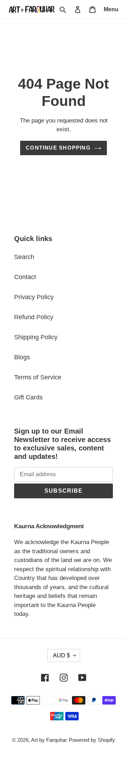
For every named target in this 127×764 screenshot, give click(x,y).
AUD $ (61, 655)
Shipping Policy (36, 337)
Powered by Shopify (92, 740)
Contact (25, 276)
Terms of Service (37, 377)
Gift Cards (28, 397)
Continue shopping (58, 148)
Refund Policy (33, 317)
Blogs (22, 357)
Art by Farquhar (49, 740)
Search (24, 256)
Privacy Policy (34, 297)
